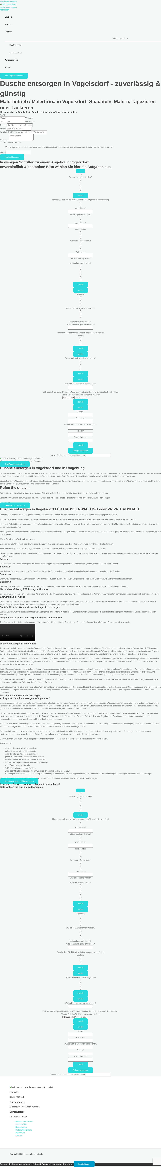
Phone (3, 152)
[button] (14, 76)
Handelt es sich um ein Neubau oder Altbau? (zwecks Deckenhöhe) (80, 200)
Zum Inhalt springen (8, 1)
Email (3, 129)
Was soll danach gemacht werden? (80, 308)
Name (3, 115)
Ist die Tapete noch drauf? (80, 215)
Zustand (80, 336)
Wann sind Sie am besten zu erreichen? (80, 425)
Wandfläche (80, 223)
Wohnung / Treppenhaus (80, 241)
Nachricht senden (12, 157)
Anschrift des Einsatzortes (11, 132)
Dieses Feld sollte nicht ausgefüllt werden (67, 455)
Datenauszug (21, 1127)
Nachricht (4, 140)
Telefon (3, 125)
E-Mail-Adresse (80, 437)
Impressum (20, 1133)
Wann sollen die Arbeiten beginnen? (80, 358)
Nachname (30, 122)
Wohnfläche (80, 208)
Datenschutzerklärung (23, 1121)
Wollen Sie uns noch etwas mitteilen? (80, 384)
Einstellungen (84, 1164)
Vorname (29, 118)
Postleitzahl (80, 418)
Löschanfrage (21, 1124)
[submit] (80, 171)
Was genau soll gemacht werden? (80, 325)
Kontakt (18, 1136)
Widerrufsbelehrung (23, 1130)
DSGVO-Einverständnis (10, 143)
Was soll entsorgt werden (80, 258)
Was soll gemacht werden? (80, 177)
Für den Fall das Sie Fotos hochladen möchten (80, 395)
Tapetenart (80, 294)
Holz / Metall (80, 229)
